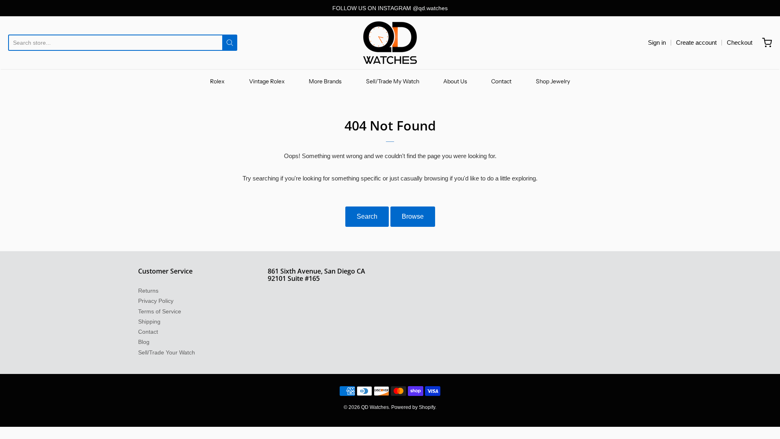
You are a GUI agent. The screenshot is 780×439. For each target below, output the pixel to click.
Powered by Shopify (413, 407)
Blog (144, 342)
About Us (455, 81)
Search (367, 216)
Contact (501, 81)
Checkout (739, 42)
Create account (696, 42)
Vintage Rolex (267, 81)
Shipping (149, 321)
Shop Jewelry (553, 81)
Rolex (217, 81)
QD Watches (375, 407)
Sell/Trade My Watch (392, 81)
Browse (413, 216)
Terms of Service (159, 311)
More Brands (325, 81)
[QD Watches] (390, 42)
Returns (148, 290)
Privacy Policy (155, 301)
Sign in (657, 42)
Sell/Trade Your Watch (166, 352)
